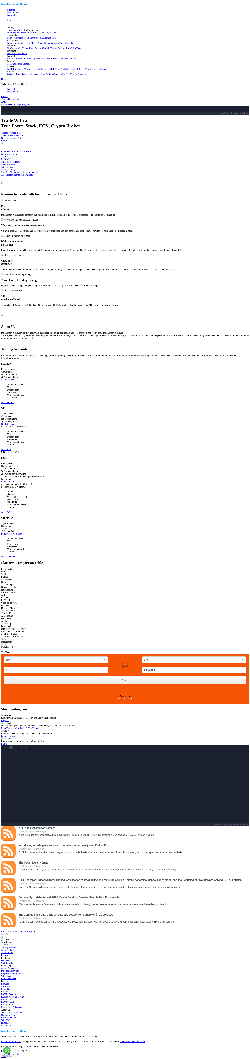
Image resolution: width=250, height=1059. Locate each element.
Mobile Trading (50, 48)
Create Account (8, 104)
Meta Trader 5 (21, 728)
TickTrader (12, 48)
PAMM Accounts (15, 69)
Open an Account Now (11, 138)
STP (37, 32)
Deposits (11, 53)
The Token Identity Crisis (33, 862)
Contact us (82, 74)
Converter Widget (15, 30)
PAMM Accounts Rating (35, 69)
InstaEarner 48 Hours (11, 1041)
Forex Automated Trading (19, 38)
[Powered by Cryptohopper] (125, 699)
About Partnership (15, 58)
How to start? (19, 43)
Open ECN (6, 512)
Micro (42, 32)
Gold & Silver (7, 379)
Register (5, 720)
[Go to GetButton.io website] (7, 1056)
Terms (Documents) (10, 99)
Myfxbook (36, 38)
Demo (55, 32)
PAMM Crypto (67, 69)
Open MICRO (7, 402)
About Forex (7, 952)
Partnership (12, 15)
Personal (11, 10)
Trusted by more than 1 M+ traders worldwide (12, 134)
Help (9, 20)
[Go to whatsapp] (7, 1050)
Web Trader (76, 48)
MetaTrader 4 (24, 48)
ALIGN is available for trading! (37, 828)
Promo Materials (8, 978)
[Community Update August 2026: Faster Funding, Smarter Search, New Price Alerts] (8, 903)
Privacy (4, 96)
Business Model (53, 74)
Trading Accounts (9, 947)
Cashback (11, 64)
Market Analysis (38, 43)
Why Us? (65, 74)
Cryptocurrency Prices (222, 825)
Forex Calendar (66, 43)
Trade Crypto (224, 113)
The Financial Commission (132, 1041)
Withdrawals (21, 53)
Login (18, 104)
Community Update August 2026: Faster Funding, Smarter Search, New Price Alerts (69, 897)
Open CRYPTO (8, 556)
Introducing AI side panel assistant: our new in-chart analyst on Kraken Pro (64, 845)
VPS (54, 38)
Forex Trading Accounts (18, 32)
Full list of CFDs (8, 481)
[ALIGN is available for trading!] (8, 833)
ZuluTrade (46, 38)
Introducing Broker (33, 58)
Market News (52, 43)
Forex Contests (23, 64)
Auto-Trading (7, 950)
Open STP (6, 449)
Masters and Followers (96, 69)
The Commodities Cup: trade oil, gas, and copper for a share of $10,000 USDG (66, 914)
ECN (32, 32)
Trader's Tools (64, 48)
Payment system (8, 736)
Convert (125, 680)
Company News (37, 74)
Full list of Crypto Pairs (11, 534)
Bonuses (5, 984)
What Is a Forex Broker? (18, 74)
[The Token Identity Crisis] (8, 868)
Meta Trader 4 (7, 728)
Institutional (12, 12)
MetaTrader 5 (36, 48)
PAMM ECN (53, 69)
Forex (9, 43)
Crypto (49, 32)
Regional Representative (53, 58)
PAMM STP (80, 69)
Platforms (16, 161)
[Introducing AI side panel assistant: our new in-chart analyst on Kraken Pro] (8, 851)
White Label (70, 58)
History (73, 74)
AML (3, 101)
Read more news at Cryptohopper (18, 931)
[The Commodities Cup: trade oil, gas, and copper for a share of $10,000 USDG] (8, 920)
